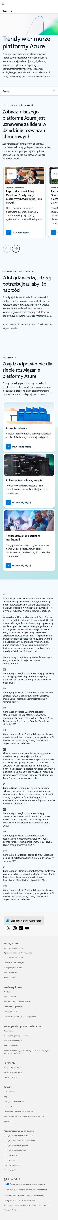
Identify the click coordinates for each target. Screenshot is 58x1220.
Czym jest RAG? (10, 1170)
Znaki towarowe (28, 1200)
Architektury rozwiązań (13, 1041)
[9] (4, 831)
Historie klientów (10, 977)
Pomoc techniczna (11, 1045)
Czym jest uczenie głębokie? (15, 1150)
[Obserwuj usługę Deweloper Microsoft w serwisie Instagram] (15, 928)
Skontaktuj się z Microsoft (14, 1195)
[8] (4, 809)
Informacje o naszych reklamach (17, 1205)
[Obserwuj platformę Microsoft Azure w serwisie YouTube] (27, 928)
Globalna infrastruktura (13, 958)
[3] (4, 688)
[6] (4, 749)
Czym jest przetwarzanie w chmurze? (18, 1135)
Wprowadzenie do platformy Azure (18, 953)
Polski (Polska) (14, 1179)
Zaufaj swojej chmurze (13, 967)
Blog (5, 1096)
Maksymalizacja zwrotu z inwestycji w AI (20, 1016)
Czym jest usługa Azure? (13, 948)
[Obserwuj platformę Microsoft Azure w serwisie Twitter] (9, 928)
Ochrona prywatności (35, 1195)
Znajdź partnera (10, 1077)
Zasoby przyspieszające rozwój (16, 1036)
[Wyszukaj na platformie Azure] (3, 4)
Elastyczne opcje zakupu (13, 1006)
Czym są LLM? (9, 1160)
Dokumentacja (9, 1091)
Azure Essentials (10, 972)
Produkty (7, 992)
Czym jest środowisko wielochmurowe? (19, 1140)
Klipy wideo (8, 1121)
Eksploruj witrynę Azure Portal (26, 920)
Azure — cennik (10, 997)
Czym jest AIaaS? (10, 1155)
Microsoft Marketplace (13, 1072)
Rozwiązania (9, 1031)
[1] (4, 594)
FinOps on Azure (10, 1011)
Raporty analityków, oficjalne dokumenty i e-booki (24, 1116)
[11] (4, 866)
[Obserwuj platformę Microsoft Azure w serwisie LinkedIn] (21, 928)
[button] (29, 91)
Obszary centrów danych (14, 963)
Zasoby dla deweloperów (14, 1101)
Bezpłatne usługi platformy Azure (17, 1002)
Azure (6, 11)
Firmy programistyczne (13, 1067)
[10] (5, 850)
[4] (4, 707)
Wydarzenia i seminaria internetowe (18, 1111)
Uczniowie (8, 1106)
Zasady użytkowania (12, 1200)
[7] (4, 783)
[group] (24, 201)
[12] (5, 885)
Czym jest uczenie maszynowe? (16, 1145)
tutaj (35, 778)
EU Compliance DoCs (40, 1205)
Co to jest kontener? (12, 1165)
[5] (4, 729)
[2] (4, 669)
